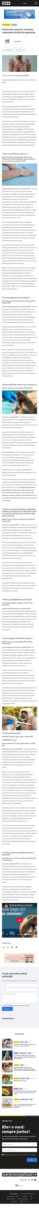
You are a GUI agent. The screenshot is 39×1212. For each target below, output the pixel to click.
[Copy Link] (4, 947)
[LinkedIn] (8, 947)
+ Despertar (6, 24)
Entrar (24, 3)
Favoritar (19, 50)
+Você (26, 1042)
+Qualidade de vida (24, 1099)
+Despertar (16, 1042)
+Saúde (21, 1042)
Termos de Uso (17, 1154)
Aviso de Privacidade (30, 1154)
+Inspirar (16, 1053)
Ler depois (7, 50)
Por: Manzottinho (33, 1078)
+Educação (22, 1078)
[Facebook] (17, 947)
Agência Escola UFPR (22, 75)
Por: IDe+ (29, 1042)
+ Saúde (14, 24)
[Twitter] (12, 947)
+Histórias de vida (22, 1053)
